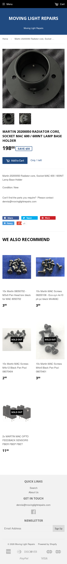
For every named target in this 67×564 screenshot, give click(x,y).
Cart (62, 4)
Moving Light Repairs (33, 18)
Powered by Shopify (47, 544)
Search (33, 487)
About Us (34, 492)
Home (5, 38)
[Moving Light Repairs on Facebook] (33, 512)
